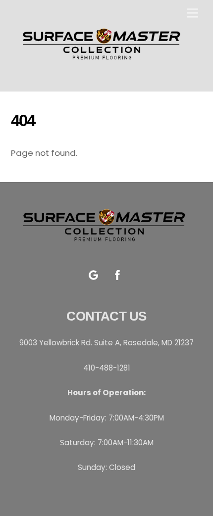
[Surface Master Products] (104, 65)
